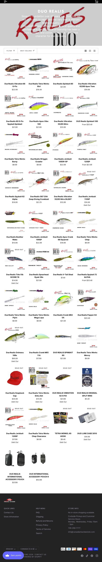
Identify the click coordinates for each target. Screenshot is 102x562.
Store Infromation (11, 517)
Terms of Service (43, 529)
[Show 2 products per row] (85, 51)
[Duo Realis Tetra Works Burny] (15, 143)
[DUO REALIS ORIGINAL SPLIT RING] (87, 377)
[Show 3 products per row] (90, 51)
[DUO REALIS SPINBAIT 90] (63, 337)
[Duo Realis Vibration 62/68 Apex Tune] (87, 68)
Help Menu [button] (40, 508)
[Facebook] (82, 556)
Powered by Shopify (32, 557)
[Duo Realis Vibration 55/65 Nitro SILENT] (63, 181)
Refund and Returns (44, 521)
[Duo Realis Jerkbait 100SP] (39, 221)
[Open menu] (8, 1)
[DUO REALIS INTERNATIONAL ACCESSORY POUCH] (15, 458)
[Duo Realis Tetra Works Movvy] (87, 337)
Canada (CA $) (28, 549)
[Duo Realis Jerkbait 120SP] (87, 143)
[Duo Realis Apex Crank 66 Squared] (63, 221)
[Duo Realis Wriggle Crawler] (39, 143)
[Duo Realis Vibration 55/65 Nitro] (63, 105)
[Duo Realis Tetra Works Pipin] (15, 299)
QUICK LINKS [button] (9, 508)
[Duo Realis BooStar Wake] (15, 221)
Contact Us (9, 512)
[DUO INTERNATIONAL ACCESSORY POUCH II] (39, 458)
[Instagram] (97, 556)
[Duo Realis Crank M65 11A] (39, 337)
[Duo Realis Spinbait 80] (63, 68)
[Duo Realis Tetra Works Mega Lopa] (39, 299)
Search (39, 533)
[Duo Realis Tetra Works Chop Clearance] (39, 418)
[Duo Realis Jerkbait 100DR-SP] (63, 143)
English (9, 549)
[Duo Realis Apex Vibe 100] (39, 105)
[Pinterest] (92, 556)
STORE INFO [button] (73, 508)
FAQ (37, 512)
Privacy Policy (42, 525)
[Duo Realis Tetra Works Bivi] (39, 68)
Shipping (39, 517)
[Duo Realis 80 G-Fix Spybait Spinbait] (15, 105)
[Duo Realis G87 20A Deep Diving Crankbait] (39, 181)
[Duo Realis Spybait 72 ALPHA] (87, 259)
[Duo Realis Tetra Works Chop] (87, 221)
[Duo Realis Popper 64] (87, 299)
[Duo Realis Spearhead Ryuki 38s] (39, 259)
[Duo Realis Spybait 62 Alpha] (15, 181)
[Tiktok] (87, 556)
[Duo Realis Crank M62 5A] (63, 299)
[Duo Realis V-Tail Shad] (63, 259)
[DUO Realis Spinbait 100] (87, 105)
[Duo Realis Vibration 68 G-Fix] (15, 68)
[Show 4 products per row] (95, 51)
